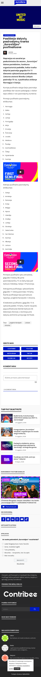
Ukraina (7, 325)
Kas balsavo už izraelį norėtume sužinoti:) (23, 638)
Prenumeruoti (11, 507)
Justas (10, 52)
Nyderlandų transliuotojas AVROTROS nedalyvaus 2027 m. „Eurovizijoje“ (26, 418)
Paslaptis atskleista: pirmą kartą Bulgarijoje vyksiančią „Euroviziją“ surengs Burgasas (25, 445)
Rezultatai (20, 564)
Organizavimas (9, 35)
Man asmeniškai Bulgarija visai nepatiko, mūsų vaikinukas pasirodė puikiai (24, 659)
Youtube (29, 349)
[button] (20, 501)
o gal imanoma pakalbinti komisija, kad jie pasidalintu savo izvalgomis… (22, 649)
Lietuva (27, 323)
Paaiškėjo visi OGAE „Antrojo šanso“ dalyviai (24, 458)
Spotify (29, 358)
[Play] (20, 171)
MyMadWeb (26, 674)
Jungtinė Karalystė (15, 323)
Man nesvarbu (9, 556)
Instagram (11, 353)
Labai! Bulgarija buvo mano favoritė (16, 544)
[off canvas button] (2, 2)
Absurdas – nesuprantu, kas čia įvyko (17, 553)
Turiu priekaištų (9, 550)
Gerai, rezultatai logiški (12, 547)
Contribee (11, 349)
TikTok (29, 353)
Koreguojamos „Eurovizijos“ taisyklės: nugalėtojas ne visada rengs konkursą (26, 432)
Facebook (11, 358)
